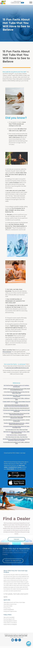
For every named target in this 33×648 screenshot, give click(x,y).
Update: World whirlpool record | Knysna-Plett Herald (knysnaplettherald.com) (16, 389)
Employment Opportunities (10, 611)
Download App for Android (10, 620)
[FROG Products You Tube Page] (12, 640)
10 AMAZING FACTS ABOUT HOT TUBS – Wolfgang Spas (16, 399)
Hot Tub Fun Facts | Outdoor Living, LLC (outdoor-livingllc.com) (16, 386)
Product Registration (9, 609)
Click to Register (13, 561)
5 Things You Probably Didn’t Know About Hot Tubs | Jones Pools (16, 410)
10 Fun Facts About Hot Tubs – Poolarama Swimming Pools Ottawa (16, 395)
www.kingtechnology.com (16, 637)
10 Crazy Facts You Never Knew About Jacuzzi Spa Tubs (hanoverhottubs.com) (16, 414)
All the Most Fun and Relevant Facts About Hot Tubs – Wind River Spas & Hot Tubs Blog (16, 439)
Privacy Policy (7, 607)
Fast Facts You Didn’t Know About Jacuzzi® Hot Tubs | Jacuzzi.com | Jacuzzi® (16, 417)
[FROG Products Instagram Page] (19, 640)
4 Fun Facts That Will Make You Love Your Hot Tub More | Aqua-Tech (16, 392)
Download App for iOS (9, 619)
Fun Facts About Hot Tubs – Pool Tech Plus (16, 436)
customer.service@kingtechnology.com (17, 367)
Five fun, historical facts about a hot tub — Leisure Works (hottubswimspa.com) (16, 423)
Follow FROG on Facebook (10, 622)
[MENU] (30, 2)
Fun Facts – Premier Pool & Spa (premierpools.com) (17, 408)
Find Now (16, 539)
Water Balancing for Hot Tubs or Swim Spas (14, 602)
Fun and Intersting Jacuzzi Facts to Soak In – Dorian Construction (16, 420)
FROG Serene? (7, 351)
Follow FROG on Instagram (10, 624)
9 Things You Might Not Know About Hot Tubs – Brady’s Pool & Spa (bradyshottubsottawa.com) (16, 405)
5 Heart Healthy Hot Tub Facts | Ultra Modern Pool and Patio (16, 402)
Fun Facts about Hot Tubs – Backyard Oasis (17, 429)
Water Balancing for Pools (10, 604)
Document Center (8, 606)
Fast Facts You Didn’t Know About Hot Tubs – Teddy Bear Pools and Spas (16, 432)
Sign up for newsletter (9, 617)
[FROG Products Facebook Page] (16, 640)
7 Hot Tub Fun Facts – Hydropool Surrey (16, 434)
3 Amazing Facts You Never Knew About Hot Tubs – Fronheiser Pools (16, 427)
